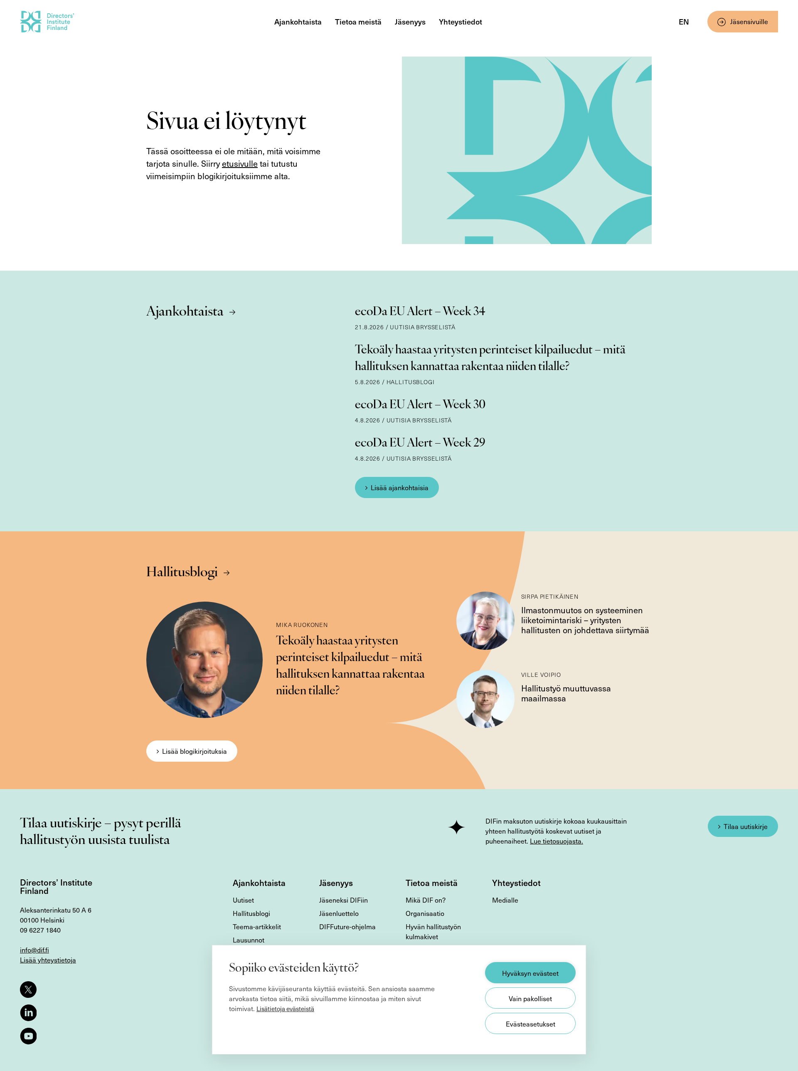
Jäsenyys (410, 21)
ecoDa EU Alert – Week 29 (420, 443)
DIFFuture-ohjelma (347, 926)
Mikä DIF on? (426, 900)
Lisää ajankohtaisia (400, 487)
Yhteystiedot (460, 21)
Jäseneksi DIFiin (343, 900)
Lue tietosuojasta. (556, 841)
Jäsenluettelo (339, 913)
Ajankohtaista (298, 21)
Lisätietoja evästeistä (285, 1008)
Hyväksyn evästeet (530, 973)
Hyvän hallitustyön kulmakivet (433, 931)
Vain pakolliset (530, 998)
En (684, 21)
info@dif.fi (34, 950)
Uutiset (243, 900)
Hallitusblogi (182, 573)
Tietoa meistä (358, 21)
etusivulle (240, 163)
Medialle (505, 900)
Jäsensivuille (749, 21)
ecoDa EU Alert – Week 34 (420, 312)
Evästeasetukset (530, 1024)
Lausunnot (248, 940)
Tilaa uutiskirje (746, 826)
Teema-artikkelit (257, 926)
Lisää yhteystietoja (48, 960)
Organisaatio (425, 913)
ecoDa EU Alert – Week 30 (420, 405)
